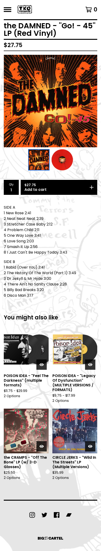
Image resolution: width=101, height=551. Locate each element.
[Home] (25, 9)
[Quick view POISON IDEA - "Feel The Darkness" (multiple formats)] (41, 364)
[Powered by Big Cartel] (50, 538)
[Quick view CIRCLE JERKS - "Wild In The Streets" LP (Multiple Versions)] (90, 446)
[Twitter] (44, 515)
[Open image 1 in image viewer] (50, 101)
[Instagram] (32, 515)
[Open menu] (7, 9)
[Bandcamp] (69, 515)
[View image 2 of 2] (62, 160)
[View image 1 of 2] (39, 160)
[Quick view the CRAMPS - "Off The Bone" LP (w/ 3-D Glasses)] (41, 446)
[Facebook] (57, 515)
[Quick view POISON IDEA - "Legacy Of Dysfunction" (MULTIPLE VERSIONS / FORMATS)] (90, 364)
